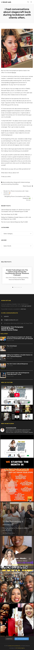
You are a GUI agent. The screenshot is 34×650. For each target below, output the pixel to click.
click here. (23, 309)
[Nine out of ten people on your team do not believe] (17, 451)
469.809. (6, 316)
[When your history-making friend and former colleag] (17, 619)
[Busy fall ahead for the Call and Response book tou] (17, 485)
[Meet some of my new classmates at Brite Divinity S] (17, 518)
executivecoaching (6, 184)
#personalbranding (8, 182)
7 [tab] (21, 287)
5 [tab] (18, 287)
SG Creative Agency (20, 648)
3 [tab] (15, 287)
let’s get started (26, 306)
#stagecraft (17, 182)
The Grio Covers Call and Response (10, 222)
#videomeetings (25, 182)
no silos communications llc (14, 645)
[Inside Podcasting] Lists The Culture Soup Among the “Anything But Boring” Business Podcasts (17, 272)
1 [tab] (12, 287)
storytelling (15, 184)
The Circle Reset (5, 214)
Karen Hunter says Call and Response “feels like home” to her (18, 373)
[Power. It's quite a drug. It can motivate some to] (17, 586)
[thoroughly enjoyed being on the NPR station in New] (17, 552)
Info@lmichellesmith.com (11, 320)
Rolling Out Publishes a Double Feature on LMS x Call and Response (19, 355)
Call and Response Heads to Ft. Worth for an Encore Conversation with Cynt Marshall (20, 337)
